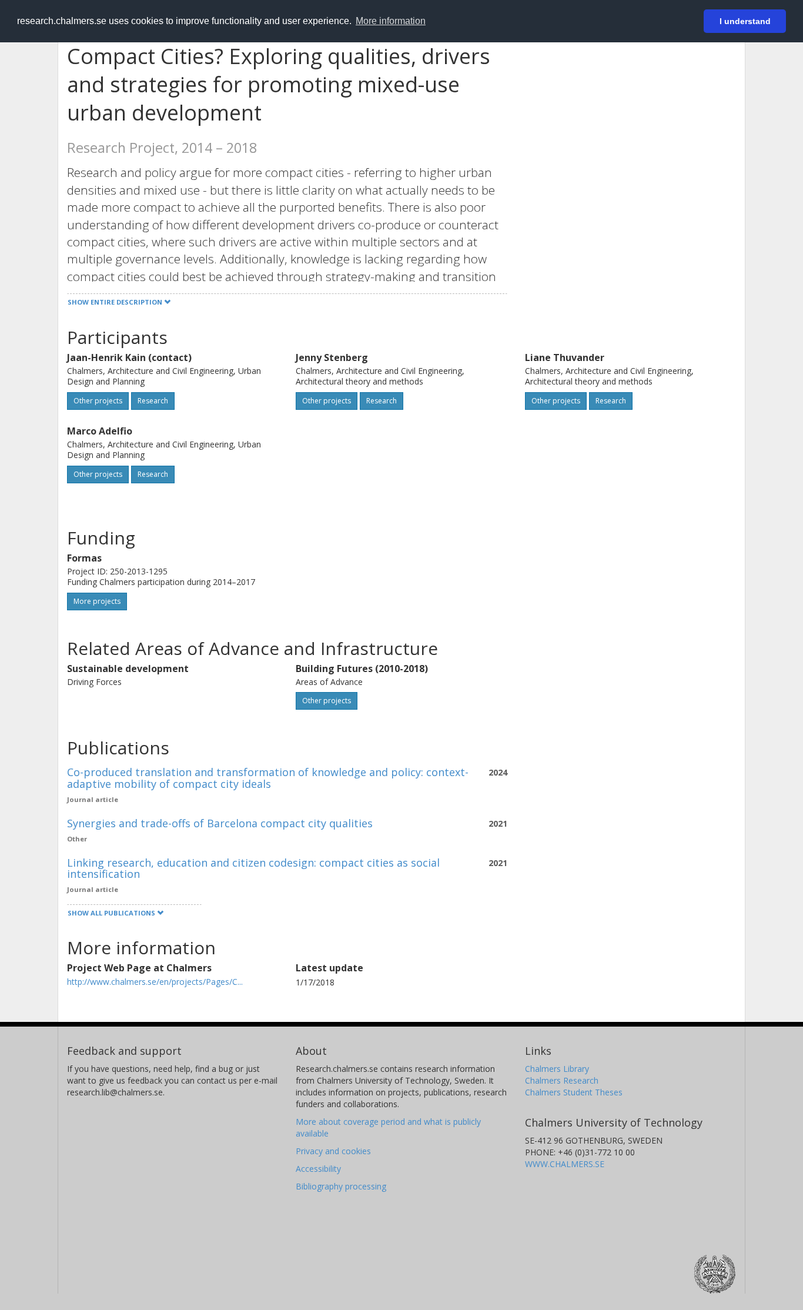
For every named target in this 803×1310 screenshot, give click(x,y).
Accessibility (318, 1168)
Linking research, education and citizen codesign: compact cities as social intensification (253, 868)
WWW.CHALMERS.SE (564, 1163)
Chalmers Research (561, 1080)
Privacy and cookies (333, 1151)
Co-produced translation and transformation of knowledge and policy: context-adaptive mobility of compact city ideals (268, 778)
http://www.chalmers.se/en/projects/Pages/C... (155, 981)
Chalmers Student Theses (574, 1092)
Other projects (97, 401)
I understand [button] (745, 21)
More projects (97, 601)
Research (153, 401)
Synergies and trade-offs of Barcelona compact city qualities (220, 823)
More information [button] (391, 21)
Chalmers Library (557, 1068)
